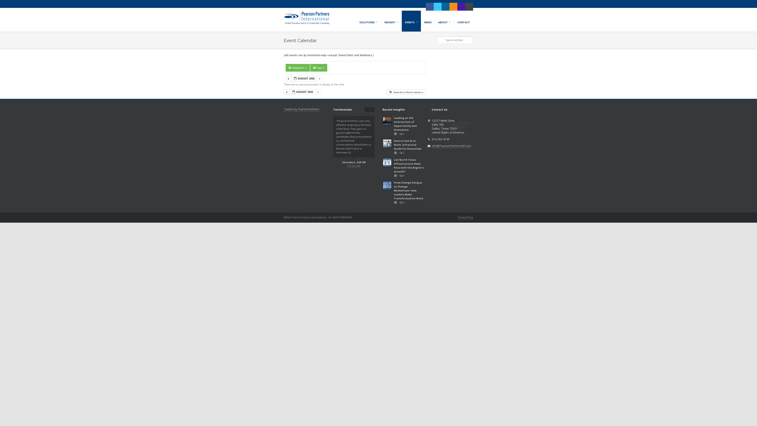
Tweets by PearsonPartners (301, 109)
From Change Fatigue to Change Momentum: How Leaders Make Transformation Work (408, 190)
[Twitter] (438, 7)
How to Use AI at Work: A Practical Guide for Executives (407, 144)
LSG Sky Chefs (354, 165)
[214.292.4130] (461, 7)
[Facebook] (430, 7)
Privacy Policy (465, 217)
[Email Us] (469, 7)
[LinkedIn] (445, 7)
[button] (406, 92)
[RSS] (453, 7)
